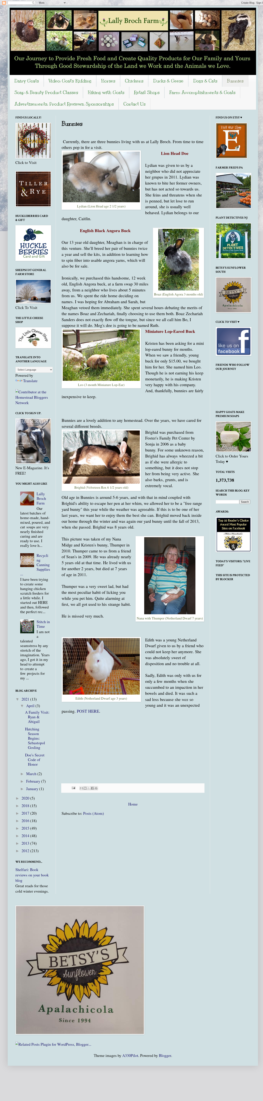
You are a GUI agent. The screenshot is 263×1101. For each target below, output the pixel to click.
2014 (26, 835)
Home (133, 804)
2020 (26, 798)
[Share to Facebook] (92, 788)
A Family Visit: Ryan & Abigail (37, 717)
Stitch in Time (43, 624)
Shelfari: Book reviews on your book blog (32, 875)
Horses (108, 81)
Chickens (134, 81)
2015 (26, 828)
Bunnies (235, 81)
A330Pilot (130, 1055)
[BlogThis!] (85, 788)
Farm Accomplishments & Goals (202, 92)
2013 (26, 843)
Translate (30, 380)
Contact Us (134, 104)
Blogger (165, 1055)
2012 (26, 850)
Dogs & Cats (205, 81)
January (32, 788)
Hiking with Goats (106, 92)
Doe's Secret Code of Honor (34, 759)
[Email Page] (73, 787)
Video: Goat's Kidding (70, 81)
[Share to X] (89, 788)
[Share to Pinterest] (96, 788)
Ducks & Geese (168, 81)
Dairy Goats (26, 81)
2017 (26, 813)
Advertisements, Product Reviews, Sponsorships (64, 104)
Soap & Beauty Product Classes (46, 92)
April (30, 705)
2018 (26, 805)
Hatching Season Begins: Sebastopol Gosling (35, 738)
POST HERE (88, 711)
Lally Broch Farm (41, 498)
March (31, 773)
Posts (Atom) (93, 813)
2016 (26, 820)
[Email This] (81, 788)
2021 (26, 699)
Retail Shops (147, 92)
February (33, 781)
